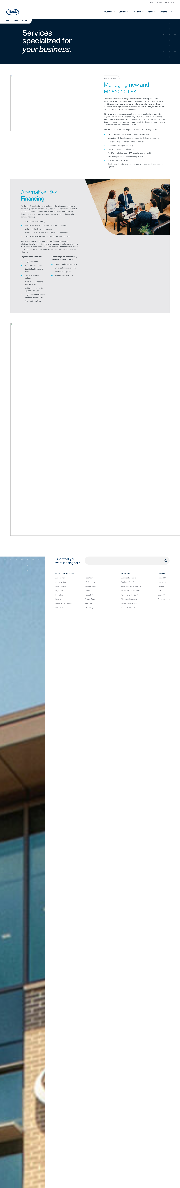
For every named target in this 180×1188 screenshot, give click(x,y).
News (151, 2)
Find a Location (164, 599)
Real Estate (89, 603)
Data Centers (60, 586)
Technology (89, 607)
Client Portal (169, 2)
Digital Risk (59, 590)
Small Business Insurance (131, 586)
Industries (107, 11)
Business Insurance (128, 578)
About (150, 11)
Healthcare (59, 607)
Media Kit (161, 595)
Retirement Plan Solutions (131, 595)
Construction (60, 582)
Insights (137, 11)
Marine (87, 590)
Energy (58, 599)
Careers (163, 11)
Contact (159, 2)
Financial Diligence (128, 607)
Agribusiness (60, 578)
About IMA (162, 578)
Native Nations (90, 595)
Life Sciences (90, 582)
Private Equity (90, 599)
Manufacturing (90, 586)
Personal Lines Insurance (131, 590)
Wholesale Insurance (129, 599)
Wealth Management (129, 603)
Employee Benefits (128, 582)
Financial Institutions (63, 603)
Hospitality (89, 578)
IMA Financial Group (12, 12)
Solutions (123, 11)
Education (59, 595)
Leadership (162, 582)
